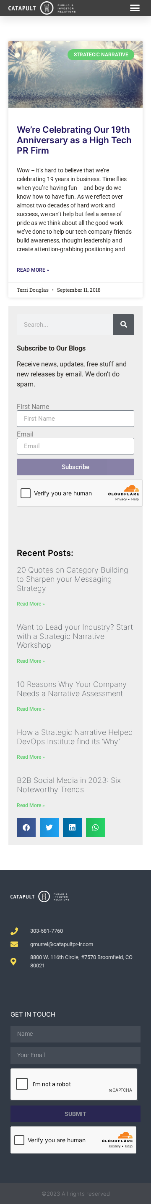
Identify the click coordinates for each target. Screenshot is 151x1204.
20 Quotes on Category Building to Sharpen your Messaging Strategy (72, 578)
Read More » (33, 270)
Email (25, 434)
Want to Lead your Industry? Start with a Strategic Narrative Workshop (75, 636)
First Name (33, 407)
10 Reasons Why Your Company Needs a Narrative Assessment (72, 689)
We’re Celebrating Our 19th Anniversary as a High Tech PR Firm (74, 140)
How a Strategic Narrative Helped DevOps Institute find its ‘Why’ (75, 737)
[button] (135, 8)
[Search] (123, 324)
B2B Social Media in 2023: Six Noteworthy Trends (69, 785)
